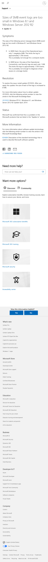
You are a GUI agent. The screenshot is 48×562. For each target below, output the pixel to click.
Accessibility (6, 532)
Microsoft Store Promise (9, 384)
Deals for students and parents (11, 421)
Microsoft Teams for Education (11, 406)
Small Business (7, 462)
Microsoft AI (6, 436)
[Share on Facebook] (4, 148)
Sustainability (6, 535)
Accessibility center (9, 289)
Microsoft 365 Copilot (9, 458)
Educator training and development (13, 417)
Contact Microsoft (14, 555)
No (31, 313)
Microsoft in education (9, 399)
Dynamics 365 (7, 443)
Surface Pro (6, 325)
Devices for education (9, 402)
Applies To (7, 29)
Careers (5, 509)
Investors (5, 524)
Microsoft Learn (7, 480)
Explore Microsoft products (10, 347)
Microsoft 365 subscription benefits (15, 221)
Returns (5, 373)
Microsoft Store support (9, 369)
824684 (5, 137)
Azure (4, 472)
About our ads (22, 558)
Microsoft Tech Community (10, 487)
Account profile (7, 362)
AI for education (7, 425)
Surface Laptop (7, 329)
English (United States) (12, 542)
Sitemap (5, 555)
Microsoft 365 (7, 447)
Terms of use (29, 555)
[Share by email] (14, 148)
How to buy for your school (10, 414)
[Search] (43, 171)
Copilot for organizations (10, 340)
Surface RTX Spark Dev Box (10, 336)
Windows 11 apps (8, 351)
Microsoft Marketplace (9, 491)
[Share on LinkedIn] (8, 148)
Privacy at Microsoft (8, 521)
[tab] (10, 188)
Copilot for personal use (9, 344)
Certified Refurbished (9, 381)
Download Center (8, 366)
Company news (7, 517)
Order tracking (7, 377)
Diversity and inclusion (9, 528)
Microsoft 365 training (10, 244)
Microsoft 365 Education (10, 410)
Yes (16, 313)
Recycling (14, 558)
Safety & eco (6, 558)
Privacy (23, 555)
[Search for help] (8, 3)
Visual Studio (6, 499)
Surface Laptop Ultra (8, 332)
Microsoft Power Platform (10, 451)
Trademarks (38, 555)
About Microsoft (7, 513)
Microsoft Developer (8, 476)
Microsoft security (8, 267)
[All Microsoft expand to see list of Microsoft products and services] (3, 3)
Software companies (8, 495)
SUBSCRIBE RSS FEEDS (13, 153)
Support (5, 8)
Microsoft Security (8, 439)
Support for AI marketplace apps (12, 484)
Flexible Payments (8, 388)
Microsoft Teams (7, 454)
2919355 (5, 100)
